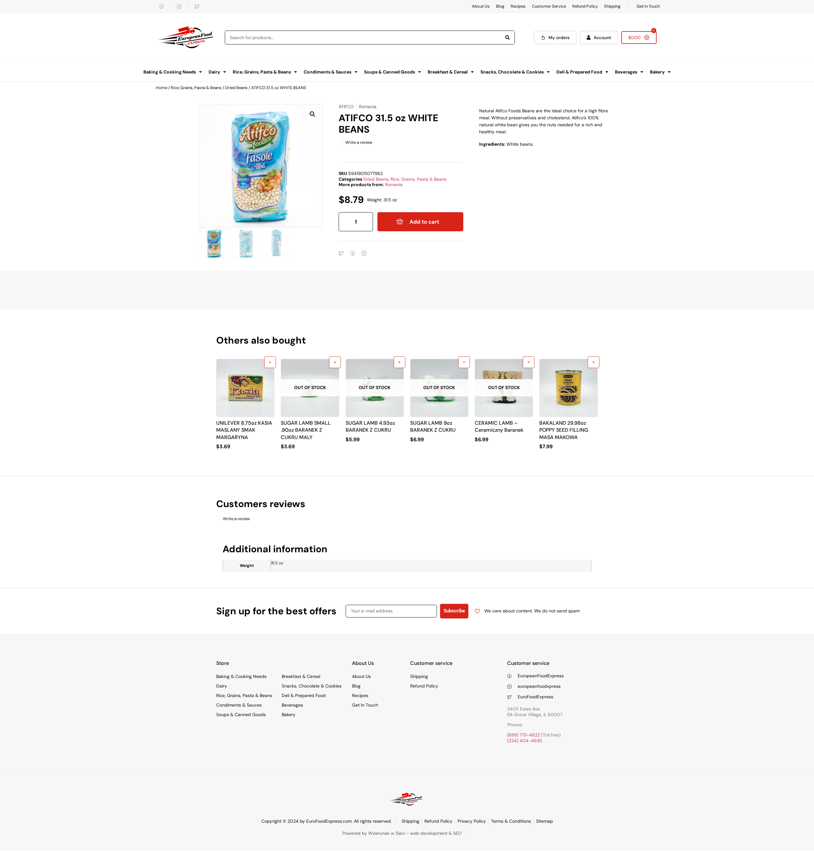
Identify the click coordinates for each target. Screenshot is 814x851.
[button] (312, 114)
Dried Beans (236, 87)
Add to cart (424, 221)
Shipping (612, 6)
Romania (394, 184)
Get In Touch (648, 6)
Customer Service (549, 6)
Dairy (214, 72)
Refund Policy (585, 6)
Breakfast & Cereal (448, 72)
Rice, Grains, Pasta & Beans (262, 72)
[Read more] (335, 362)
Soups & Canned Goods (389, 72)
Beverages (626, 72)
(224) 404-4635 (524, 740)
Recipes (518, 6)
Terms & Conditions (511, 821)
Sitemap (544, 821)
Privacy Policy (472, 821)
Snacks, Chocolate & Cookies (512, 72)
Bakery (657, 72)
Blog (500, 6)
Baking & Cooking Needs (169, 72)
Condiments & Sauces (327, 72)
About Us (481, 6)
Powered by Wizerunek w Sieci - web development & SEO (402, 833)
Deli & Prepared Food (579, 72)
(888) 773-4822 (523, 735)
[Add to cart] (270, 362)
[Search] (507, 37)
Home (161, 87)
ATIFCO (346, 106)
